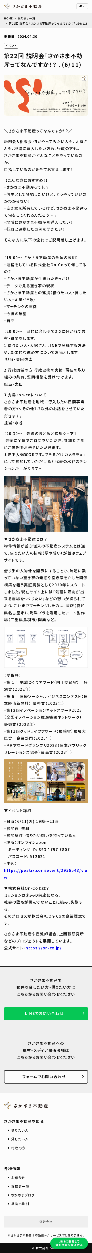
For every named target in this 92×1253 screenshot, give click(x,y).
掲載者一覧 (20, 1186)
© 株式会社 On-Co (46, 1248)
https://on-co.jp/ (44, 948)
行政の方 (18, 1147)
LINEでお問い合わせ (44, 1013)
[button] (82, 6)
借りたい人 (20, 1130)
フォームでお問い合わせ (44, 1076)
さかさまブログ (23, 1195)
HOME (8, 18)
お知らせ (18, 1177)
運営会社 (46, 1221)
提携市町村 (20, 1203)
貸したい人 (20, 1139)
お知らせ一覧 (27, 18)
